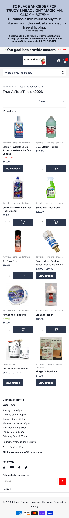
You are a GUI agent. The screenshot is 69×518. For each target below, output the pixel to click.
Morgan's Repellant (46, 371)
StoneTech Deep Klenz (48, 207)
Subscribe (62, 481)
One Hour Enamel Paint (15, 368)
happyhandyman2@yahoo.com (24, 452)
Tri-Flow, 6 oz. (10, 261)
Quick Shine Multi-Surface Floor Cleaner (17, 209)
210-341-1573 (15, 447)
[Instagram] (4, 467)
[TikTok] (26, 467)
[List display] (65, 111)
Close (65, 23)
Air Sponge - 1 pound (14, 314)
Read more (62, 49)
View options (12, 168)
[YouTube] (12, 467)
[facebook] (19, 467)
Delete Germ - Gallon (47, 146)
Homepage (8, 86)
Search (7, 489)
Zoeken (62, 72)
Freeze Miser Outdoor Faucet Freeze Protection (49, 263)
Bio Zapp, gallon (44, 314)
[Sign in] (58, 61)
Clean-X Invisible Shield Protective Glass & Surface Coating (17, 150)
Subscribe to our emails (16, 475)
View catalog (4, 61)
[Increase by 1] (43, 166)
